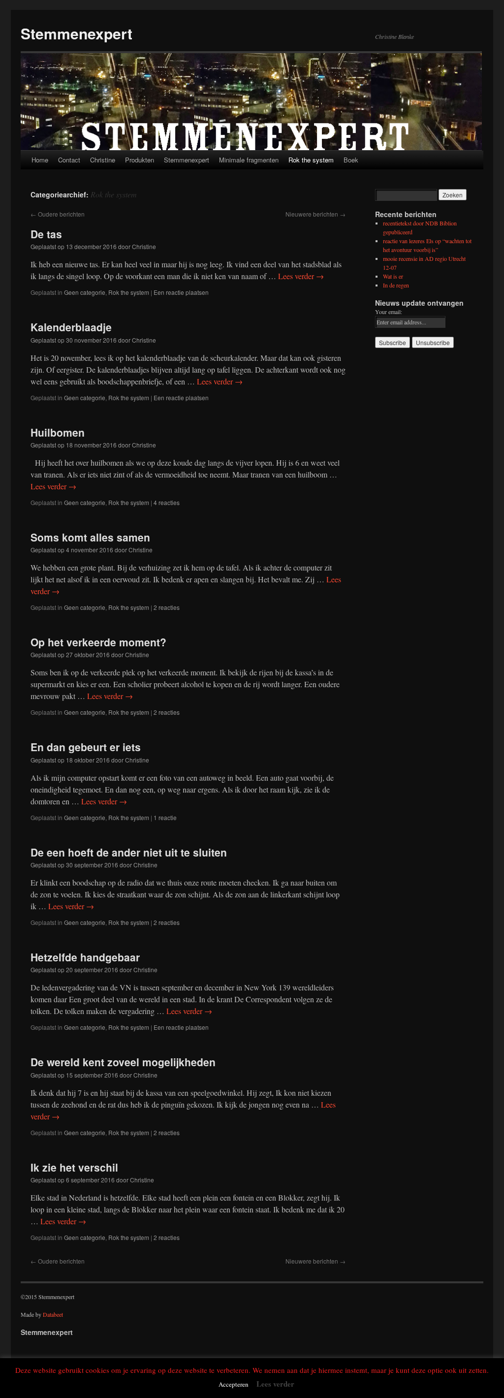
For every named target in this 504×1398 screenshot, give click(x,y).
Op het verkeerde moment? (98, 642)
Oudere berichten (58, 214)
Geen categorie (84, 292)
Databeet (53, 1314)
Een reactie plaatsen (181, 292)
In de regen (396, 285)
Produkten (139, 159)
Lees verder (301, 276)
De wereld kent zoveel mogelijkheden (123, 1061)
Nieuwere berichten (315, 214)
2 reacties (167, 607)
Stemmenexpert (76, 33)
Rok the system (311, 159)
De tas (46, 233)
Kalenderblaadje (71, 326)
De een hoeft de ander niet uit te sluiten (129, 852)
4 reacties (167, 502)
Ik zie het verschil (74, 1167)
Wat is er (393, 276)
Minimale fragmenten (249, 159)
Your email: (388, 312)
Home (40, 159)
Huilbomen (58, 432)
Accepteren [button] (234, 1384)
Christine (102, 159)
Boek (351, 159)
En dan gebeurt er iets (86, 746)
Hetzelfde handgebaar (85, 957)
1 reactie (165, 817)
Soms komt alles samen (90, 537)
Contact (69, 159)
